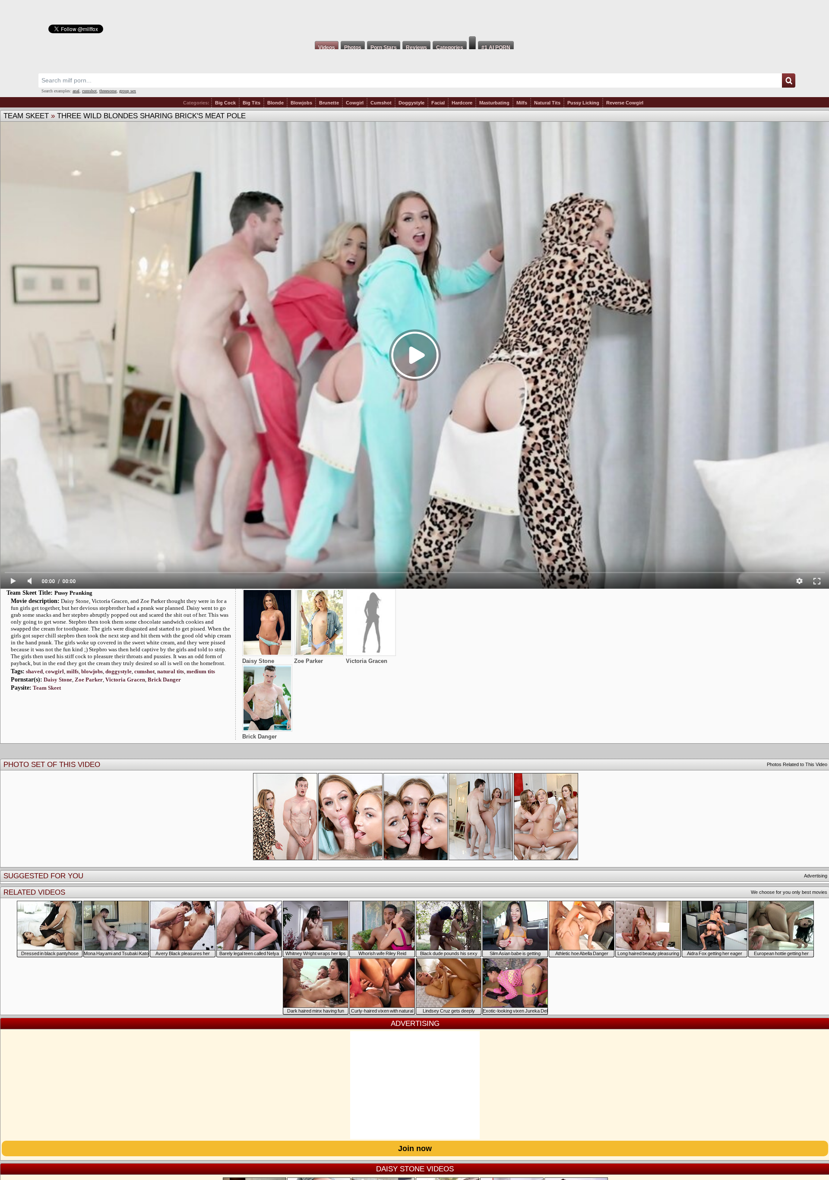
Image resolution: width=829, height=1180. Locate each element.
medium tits (201, 671)
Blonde (275, 102)
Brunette (329, 102)
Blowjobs (301, 102)
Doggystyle (411, 102)
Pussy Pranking (73, 593)
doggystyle (118, 671)
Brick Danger (164, 679)
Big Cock (225, 102)
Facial (438, 102)
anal (76, 90)
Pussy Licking (583, 102)
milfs (72, 671)
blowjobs (92, 671)
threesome (108, 90)
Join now (415, 1148)
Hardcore (462, 102)
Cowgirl (355, 102)
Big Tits (251, 102)
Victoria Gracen (125, 679)
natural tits (170, 671)
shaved (34, 671)
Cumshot (381, 102)
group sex (127, 90)
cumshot (89, 90)
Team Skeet (26, 116)
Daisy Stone (58, 679)
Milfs (521, 102)
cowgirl (54, 671)
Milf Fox (414, 18)
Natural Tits (547, 102)
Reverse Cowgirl (624, 102)
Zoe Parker (89, 679)
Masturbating (494, 102)
